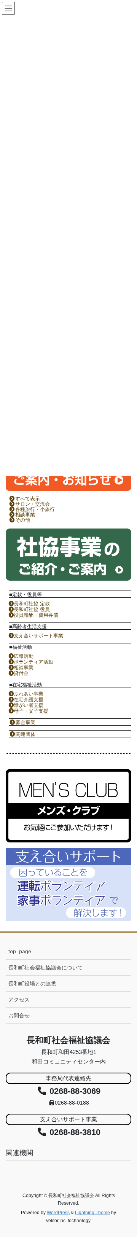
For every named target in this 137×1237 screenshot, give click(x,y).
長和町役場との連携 (32, 984)
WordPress (58, 1212)
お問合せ (19, 1016)
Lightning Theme (92, 1212)
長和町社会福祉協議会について (45, 968)
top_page (19, 951)
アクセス (19, 1000)
